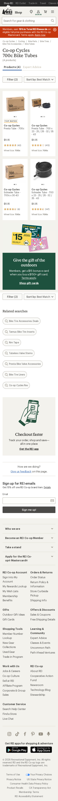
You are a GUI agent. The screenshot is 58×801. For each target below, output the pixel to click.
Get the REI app (29, 448)
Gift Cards (8, 619)
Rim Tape (14, 342)
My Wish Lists (10, 591)
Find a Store (10, 713)
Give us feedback (21, 471)
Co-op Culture (11, 675)
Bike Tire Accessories (12, 44)
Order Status (37, 577)
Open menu (52, 11)
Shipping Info (38, 600)
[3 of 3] (44, 117)
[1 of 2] (14, 117)
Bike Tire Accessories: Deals (24, 321)
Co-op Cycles (9, 41)
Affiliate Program (12, 685)
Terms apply (28, 277)
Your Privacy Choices (41, 774)
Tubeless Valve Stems (21, 353)
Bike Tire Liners (17, 374)
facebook (25, 734)
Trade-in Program (13, 656)
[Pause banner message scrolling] (54, 30)
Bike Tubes (29, 44)
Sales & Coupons (40, 614)
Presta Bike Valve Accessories (25, 363)
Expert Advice (32, 66)
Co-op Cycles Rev (18, 385)
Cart (45, 11)
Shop (18, 12)
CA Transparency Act (40, 787)
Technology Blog (40, 689)
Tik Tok (17, 734)
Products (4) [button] (12, 66)
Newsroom (36, 684)
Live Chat (8, 718)
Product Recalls (15, 787)
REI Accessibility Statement (29, 796)
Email (5, 494)
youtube (41, 734)
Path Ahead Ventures (42, 652)
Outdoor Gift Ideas (14, 614)
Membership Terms (29, 792)
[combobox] (29, 20)
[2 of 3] (43, 117)
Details (47, 487)
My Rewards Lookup (15, 586)
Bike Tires (44, 41)
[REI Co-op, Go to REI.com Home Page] (7, 11)
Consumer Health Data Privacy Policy (29, 783)
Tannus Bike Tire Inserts (21, 331)
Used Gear (9, 651)
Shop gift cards (29, 283)
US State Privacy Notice (39, 779)
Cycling (21, 41)
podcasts (48, 734)
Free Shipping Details (42, 619)
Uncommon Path (40, 647)
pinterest (33, 734)
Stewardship (37, 694)
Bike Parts (32, 41)
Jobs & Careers (11, 671)
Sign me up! (29, 509)
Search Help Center (14, 708)
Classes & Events (40, 642)
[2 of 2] (16, 117)
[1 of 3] (41, 117)
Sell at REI (8, 680)
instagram (9, 734)
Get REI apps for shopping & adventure (29, 743)
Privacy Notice (14, 779)
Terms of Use (13, 774)
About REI (36, 671)
